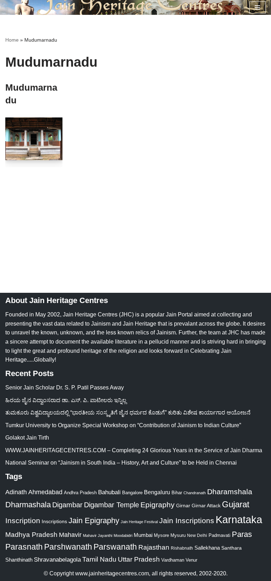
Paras (242, 534)
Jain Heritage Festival (139, 522)
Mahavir (70, 534)
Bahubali (109, 492)
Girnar (183, 505)
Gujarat (235, 504)
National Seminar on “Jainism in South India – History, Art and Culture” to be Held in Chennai (121, 463)
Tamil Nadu (99, 559)
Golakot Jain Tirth (27, 438)
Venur (191, 560)
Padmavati (219, 535)
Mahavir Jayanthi (97, 535)
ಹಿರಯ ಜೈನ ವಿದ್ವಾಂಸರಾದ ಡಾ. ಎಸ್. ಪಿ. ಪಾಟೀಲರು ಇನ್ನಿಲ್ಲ (65, 400)
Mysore (161, 535)
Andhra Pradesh (80, 492)
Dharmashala (28, 504)
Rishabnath (182, 548)
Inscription (22, 520)
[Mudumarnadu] (33, 139)
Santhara (231, 548)
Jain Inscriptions (186, 520)
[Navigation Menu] (257, 7)
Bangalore (132, 492)
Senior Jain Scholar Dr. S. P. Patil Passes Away (64, 388)
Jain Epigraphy (93, 520)
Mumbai (143, 535)
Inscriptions (54, 521)
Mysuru (178, 535)
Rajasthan (153, 547)
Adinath (16, 492)
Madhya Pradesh (31, 534)
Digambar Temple (111, 505)
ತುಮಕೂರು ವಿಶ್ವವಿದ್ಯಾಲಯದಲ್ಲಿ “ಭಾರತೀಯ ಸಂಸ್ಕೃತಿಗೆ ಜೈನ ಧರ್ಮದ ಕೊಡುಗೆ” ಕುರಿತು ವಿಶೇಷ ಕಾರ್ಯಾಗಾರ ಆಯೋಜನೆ (128, 413)
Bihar (176, 492)
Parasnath (24, 547)
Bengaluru (157, 492)
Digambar (67, 505)
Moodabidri (123, 535)
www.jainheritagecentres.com (112, 573)
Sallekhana (207, 548)
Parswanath (115, 547)
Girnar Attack (206, 505)
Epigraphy (157, 505)
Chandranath (194, 493)
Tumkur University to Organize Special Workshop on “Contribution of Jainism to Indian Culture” (123, 425)
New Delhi (197, 535)
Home (12, 40)
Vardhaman (172, 560)
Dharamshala (229, 492)
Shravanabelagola (57, 559)
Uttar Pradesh (139, 559)
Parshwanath (68, 546)
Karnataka (239, 519)
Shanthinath (18, 560)
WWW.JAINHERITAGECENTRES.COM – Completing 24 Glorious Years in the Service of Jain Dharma (133, 450)
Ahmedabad (45, 492)
